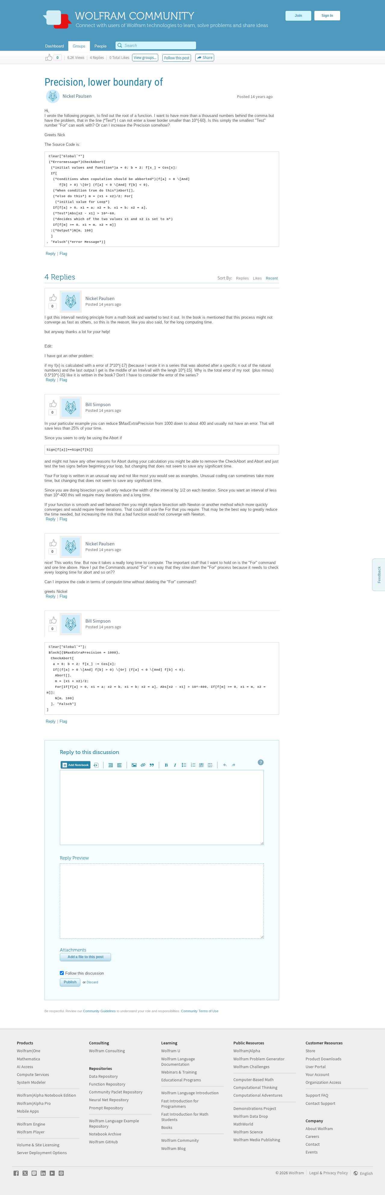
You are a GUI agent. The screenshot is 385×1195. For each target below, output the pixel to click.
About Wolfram (319, 1128)
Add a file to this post (85, 957)
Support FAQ (317, 1095)
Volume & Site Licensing (38, 1145)
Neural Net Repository (109, 1099)
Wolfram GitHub (103, 1141)
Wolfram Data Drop (250, 1116)
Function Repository (107, 1084)
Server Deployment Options (42, 1152)
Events (312, 1152)
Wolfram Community (180, 1140)
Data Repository (103, 1076)
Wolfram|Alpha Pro (34, 1103)
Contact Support (320, 1103)
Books (166, 1127)
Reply (51, 253)
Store (310, 1050)
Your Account (317, 1074)
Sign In (327, 16)
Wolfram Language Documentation (178, 1061)
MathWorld (243, 1124)
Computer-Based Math (253, 1079)
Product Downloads (323, 1059)
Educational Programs (181, 1080)
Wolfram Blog (173, 1148)
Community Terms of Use (199, 1011)
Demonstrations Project (254, 1108)
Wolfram (296, 1172)
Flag (63, 253)
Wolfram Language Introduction (190, 1092)
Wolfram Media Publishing (256, 1139)
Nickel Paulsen (77, 96)
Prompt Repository (106, 1108)
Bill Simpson (98, 404)
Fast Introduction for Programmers (180, 1103)
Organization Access (323, 1082)
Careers (312, 1136)
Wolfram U (170, 1050)
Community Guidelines (99, 1011)
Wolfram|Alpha (246, 1050)
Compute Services (33, 1074)
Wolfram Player (31, 1132)
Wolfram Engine (31, 1124)
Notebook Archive (105, 1134)
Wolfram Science (248, 1132)
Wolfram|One (28, 1050)
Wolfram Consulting (107, 1050)
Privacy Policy (335, 1172)
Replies (242, 278)
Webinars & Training (179, 1072)
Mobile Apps (28, 1111)
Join (298, 16)
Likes (257, 278)
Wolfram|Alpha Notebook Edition (46, 1095)
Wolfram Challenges (251, 1066)
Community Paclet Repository (116, 1092)
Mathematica (28, 1059)
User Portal (316, 1066)
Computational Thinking (255, 1087)
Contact (313, 1144)
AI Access (25, 1066)
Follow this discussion (84, 973)
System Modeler (31, 1082)
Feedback (379, 574)
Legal (314, 1172)
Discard (92, 982)
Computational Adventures (257, 1095)
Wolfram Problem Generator (259, 1059)
